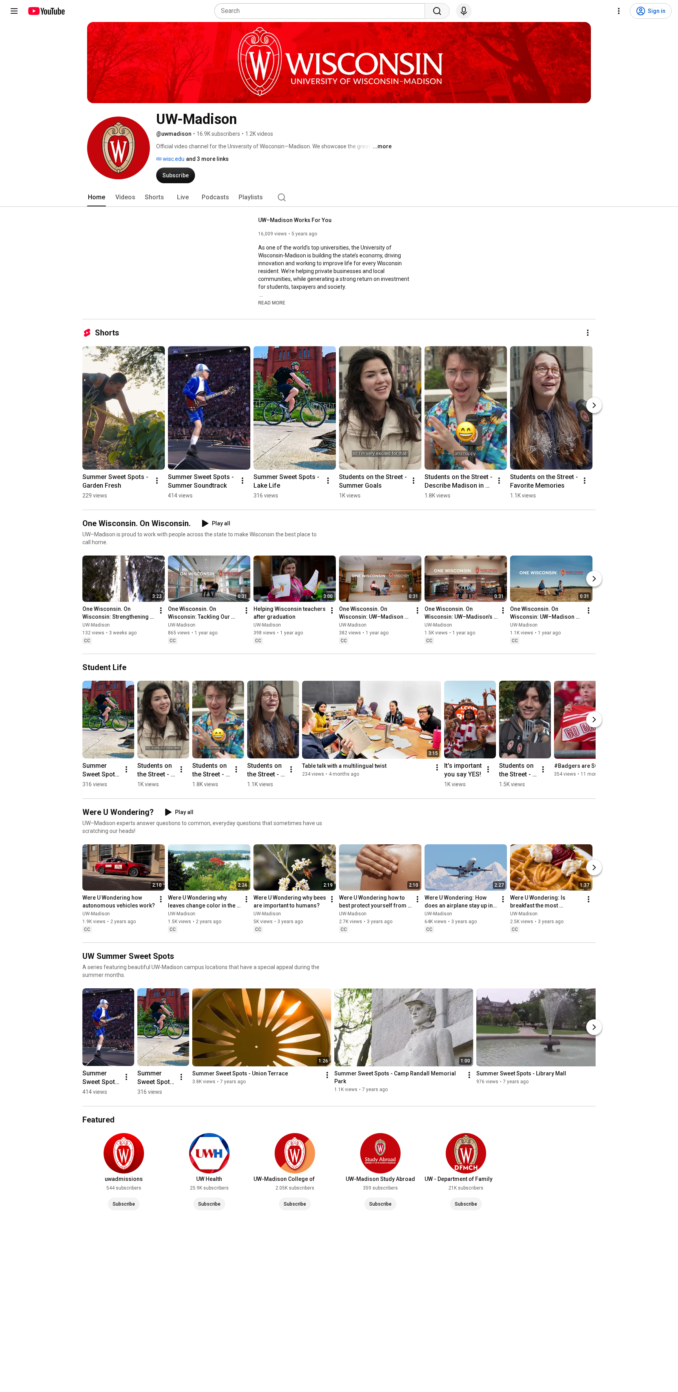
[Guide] (14, 11)
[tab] (96, 197)
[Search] (437, 11)
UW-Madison (96, 625)
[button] (271, 302)
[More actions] (588, 333)
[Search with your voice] (464, 11)
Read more (271, 303)
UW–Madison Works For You (295, 220)
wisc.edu (173, 159)
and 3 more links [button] (207, 159)
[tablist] (339, 197)
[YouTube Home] (46, 11)
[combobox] (322, 11)
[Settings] (618, 11)
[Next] (594, 405)
